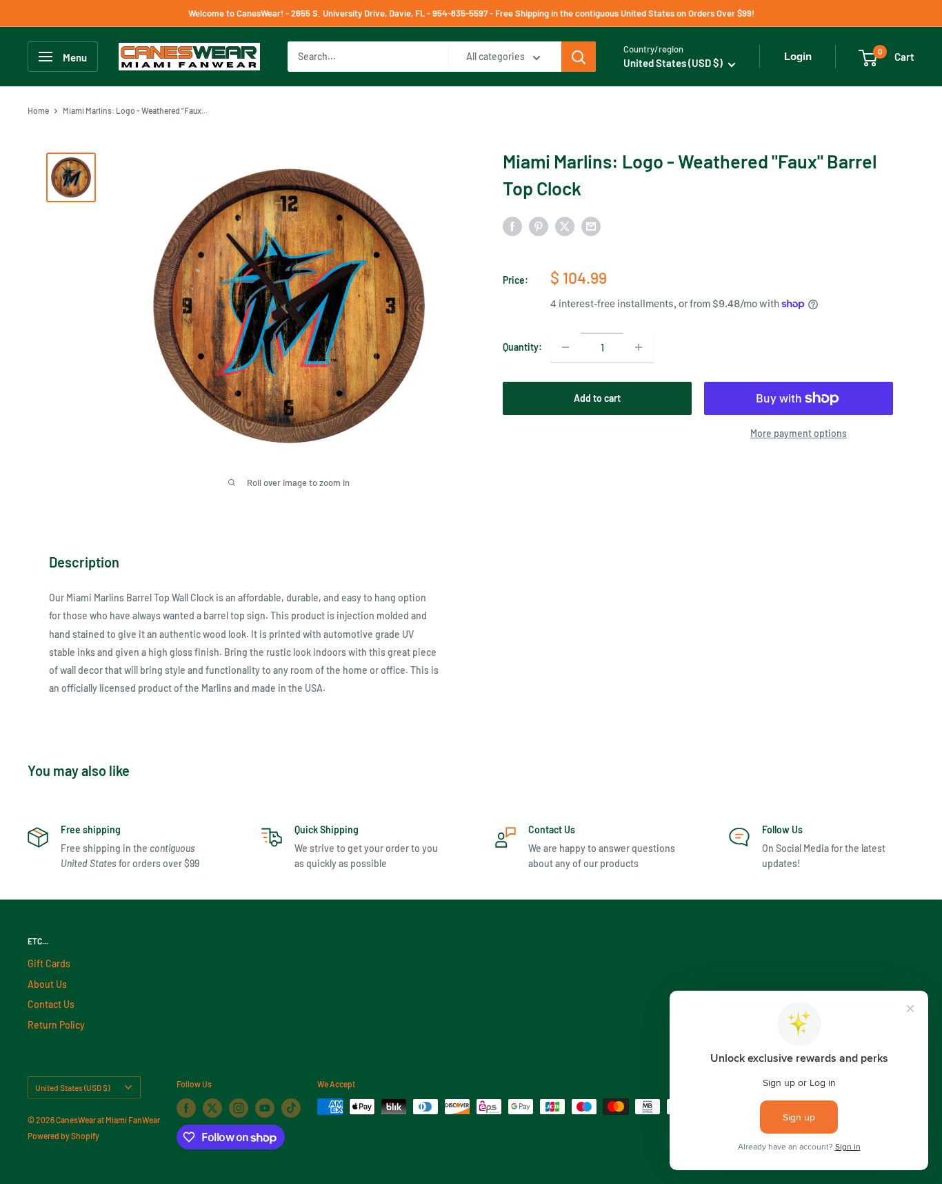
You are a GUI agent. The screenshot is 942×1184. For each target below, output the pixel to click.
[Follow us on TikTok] (291, 1108)
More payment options (798, 433)
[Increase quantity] (638, 347)
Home (38, 110)
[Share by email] (591, 225)
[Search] (578, 56)
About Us (47, 984)
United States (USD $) (72, 1087)
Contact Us (51, 1004)
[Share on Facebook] (512, 225)
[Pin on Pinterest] (538, 225)
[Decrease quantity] (565, 347)
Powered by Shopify (63, 1136)
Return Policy (56, 1025)
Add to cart (597, 398)
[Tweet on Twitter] (564, 225)
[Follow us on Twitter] (212, 1108)
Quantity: (522, 347)
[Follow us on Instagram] (238, 1108)
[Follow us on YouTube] (264, 1108)
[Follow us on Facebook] (186, 1108)
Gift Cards (49, 963)
